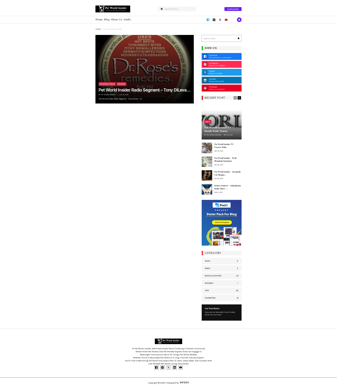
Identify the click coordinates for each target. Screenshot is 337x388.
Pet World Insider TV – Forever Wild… (224, 146)
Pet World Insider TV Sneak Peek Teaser (217, 129)
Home (98, 29)
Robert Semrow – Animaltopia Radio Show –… (227, 187)
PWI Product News (107, 84)
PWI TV (207, 122)
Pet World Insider (108, 95)
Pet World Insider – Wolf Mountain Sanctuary (225, 160)
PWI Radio (121, 84)
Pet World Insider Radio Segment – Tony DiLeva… (144, 90)
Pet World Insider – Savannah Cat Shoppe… (227, 173)
